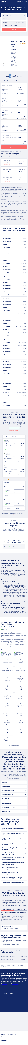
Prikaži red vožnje (7, 181)
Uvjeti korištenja (12, 1034)
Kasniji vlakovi (19, 508)
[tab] (7, 79)
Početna (3, 965)
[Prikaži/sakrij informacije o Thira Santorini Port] (25, 927)
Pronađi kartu (7, 164)
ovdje (14, 514)
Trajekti (8, 965)
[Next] (24, 75)
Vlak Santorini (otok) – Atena (8, 956)
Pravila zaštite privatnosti (7, 1037)
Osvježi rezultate (13, 430)
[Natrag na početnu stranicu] (3, 2)
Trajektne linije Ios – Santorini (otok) (10, 944)
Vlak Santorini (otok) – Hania (8, 959)
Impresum (3, 1034)
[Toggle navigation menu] (26, 2)
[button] (8, 22)
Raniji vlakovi (8, 508)
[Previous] (5, 541)
